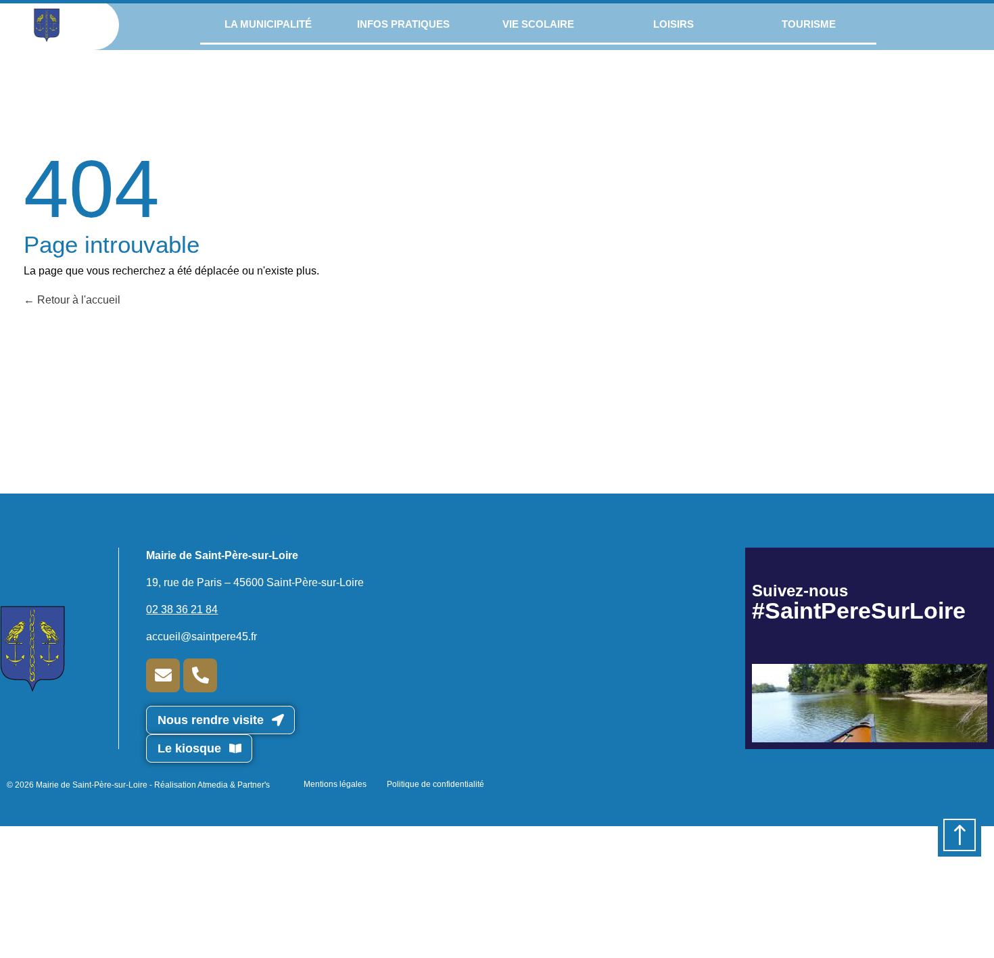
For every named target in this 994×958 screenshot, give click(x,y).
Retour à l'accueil (77, 300)
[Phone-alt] (200, 675)
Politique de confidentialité (435, 784)
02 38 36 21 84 (182, 609)
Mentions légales (335, 784)
